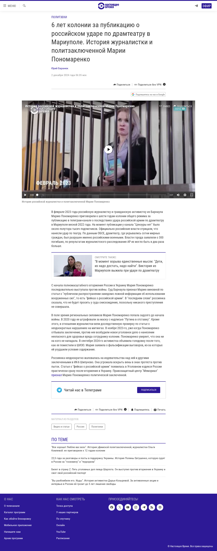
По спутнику (63, 518)
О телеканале (12, 505)
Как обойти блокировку (17, 518)
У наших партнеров (67, 512)
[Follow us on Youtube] (128, 507)
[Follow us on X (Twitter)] (119, 507)
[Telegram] (196, 5)
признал (57, 375)
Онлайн (60, 525)
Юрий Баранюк (59, 68)
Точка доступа (64, 505)
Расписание (63, 538)
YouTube (61, 531)
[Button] (121, 84)
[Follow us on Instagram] (136, 507)
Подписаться (148, 389)
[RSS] (152, 507)
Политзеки (59, 17)
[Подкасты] (160, 507)
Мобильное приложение (18, 525)
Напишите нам (12, 531)
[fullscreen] (191, 195)
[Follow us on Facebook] (111, 507)
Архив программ (13, 538)
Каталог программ (14, 512)
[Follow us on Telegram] (144, 507)
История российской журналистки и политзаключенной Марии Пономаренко (80, 106)
